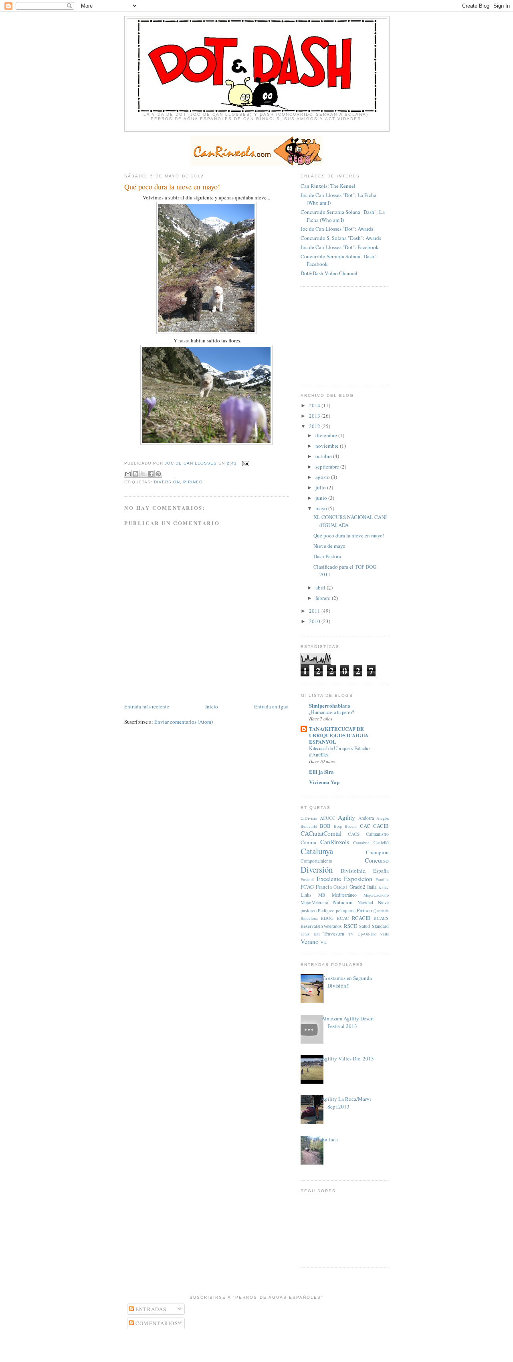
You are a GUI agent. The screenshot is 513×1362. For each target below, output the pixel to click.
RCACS (381, 918)
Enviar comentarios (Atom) (183, 721)
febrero (323, 598)
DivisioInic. (353, 870)
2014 (315, 405)
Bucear (351, 826)
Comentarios (156, 1323)
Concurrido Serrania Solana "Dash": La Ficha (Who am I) (343, 215)
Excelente (329, 879)
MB (321, 895)
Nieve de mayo (329, 545)
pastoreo (309, 910)
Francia (324, 886)
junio (321, 497)
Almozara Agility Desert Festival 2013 (347, 1022)
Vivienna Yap (324, 782)
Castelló (381, 842)
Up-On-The (366, 934)
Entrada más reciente (146, 706)
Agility (346, 817)
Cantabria (361, 842)
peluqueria (345, 910)
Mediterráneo (344, 895)
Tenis (305, 934)
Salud (364, 926)
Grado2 (357, 886)
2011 (315, 610)
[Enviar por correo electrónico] (128, 474)
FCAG (307, 886)
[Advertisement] (341, 335)
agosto (323, 477)
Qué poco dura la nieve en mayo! (348, 535)
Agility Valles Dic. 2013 (347, 1058)
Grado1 (340, 887)
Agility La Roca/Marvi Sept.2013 (346, 1103)
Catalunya (317, 851)
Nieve (383, 902)
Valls (384, 934)
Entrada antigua (271, 706)
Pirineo (193, 482)
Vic (323, 942)
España (381, 870)
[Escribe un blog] (135, 474)
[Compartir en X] (143, 474)
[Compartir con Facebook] (151, 474)
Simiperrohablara (329, 705)
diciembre (326, 435)
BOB (325, 825)
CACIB (381, 825)
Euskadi (307, 879)
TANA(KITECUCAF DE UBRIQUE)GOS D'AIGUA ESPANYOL (338, 735)
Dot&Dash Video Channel (329, 273)
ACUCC (327, 818)
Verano (310, 942)
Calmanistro (377, 834)
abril (321, 587)
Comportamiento (316, 861)
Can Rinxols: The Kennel (328, 185)
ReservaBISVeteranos (321, 926)
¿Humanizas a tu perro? (331, 712)
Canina (308, 842)
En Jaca (329, 1139)
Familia (382, 879)
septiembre (327, 466)
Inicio (211, 706)
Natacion (343, 902)
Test (316, 934)
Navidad (365, 902)
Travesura (333, 933)
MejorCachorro (376, 895)
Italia (371, 887)
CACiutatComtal (321, 833)
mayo (321, 508)
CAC (365, 825)
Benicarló (309, 826)
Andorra (366, 818)
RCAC (343, 918)
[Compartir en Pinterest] (158, 474)
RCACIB (361, 917)
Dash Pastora (327, 556)
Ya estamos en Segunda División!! (346, 982)
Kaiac (383, 887)
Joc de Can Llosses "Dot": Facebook (340, 247)
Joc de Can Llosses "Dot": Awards (337, 228)
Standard (380, 926)
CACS (354, 834)
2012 (315, 426)
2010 (315, 621)
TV (351, 934)
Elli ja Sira (321, 771)
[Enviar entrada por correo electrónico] (244, 463)
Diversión (167, 482)
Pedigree (326, 910)
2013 (315, 415)
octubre (324, 456)
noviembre (327, 445)
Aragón (382, 818)
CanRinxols (334, 842)
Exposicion (358, 879)
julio (321, 487)
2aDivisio (309, 818)
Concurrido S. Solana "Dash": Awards (341, 237)
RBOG (327, 918)
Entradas (150, 1309)
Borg (338, 826)
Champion (377, 852)
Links (306, 895)
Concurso (377, 860)
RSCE (350, 925)
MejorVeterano (314, 902)
